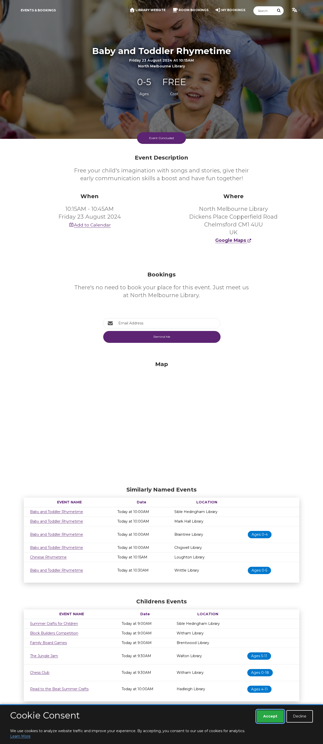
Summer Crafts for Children (54, 623)
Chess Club (39, 672)
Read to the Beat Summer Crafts (59, 689)
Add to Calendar (92, 224)
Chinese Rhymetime (48, 557)
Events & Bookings (38, 10)
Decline (299, 716)
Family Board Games (48, 642)
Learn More (20, 736)
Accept (270, 716)
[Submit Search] (279, 10)
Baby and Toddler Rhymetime (56, 511)
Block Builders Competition (54, 633)
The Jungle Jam (44, 656)
